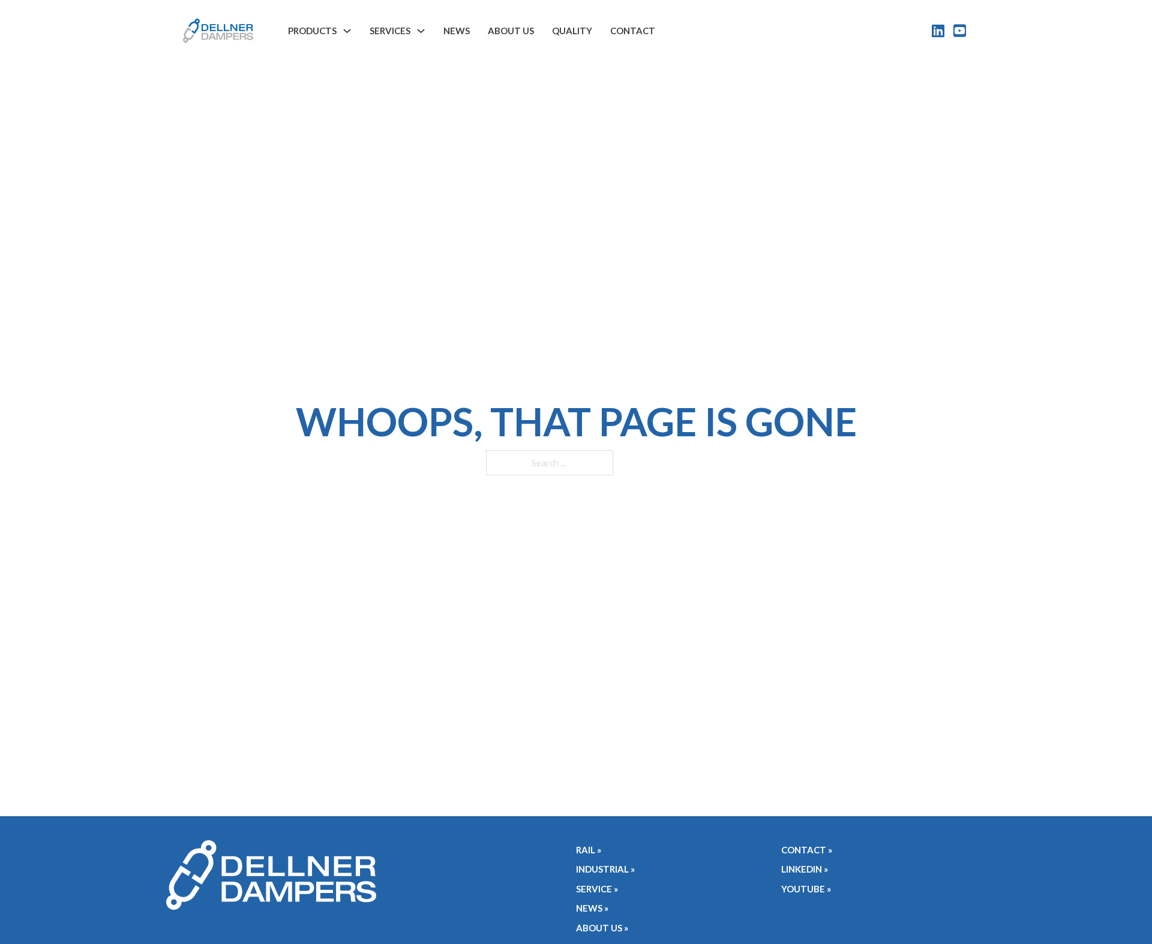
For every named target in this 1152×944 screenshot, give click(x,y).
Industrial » (605, 869)
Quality (572, 30)
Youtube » (806, 888)
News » (592, 908)
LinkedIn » (804, 869)
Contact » (806, 849)
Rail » (588, 849)
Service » (597, 888)
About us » (602, 927)
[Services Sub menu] (420, 30)
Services (390, 30)
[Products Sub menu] (347, 30)
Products (312, 30)
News (456, 30)
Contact (632, 30)
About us (511, 30)
